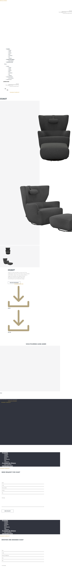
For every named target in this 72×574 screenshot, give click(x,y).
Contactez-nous (9, 79)
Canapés (9, 50)
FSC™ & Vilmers (10, 60)
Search (60, 12)
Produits (8, 48)
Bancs (9, 54)
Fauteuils (9, 52)
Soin (9, 56)
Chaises (9, 51)
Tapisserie (10, 58)
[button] (36, 11)
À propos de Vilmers (10, 59)
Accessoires (10, 55)
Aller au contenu (3, 0)
